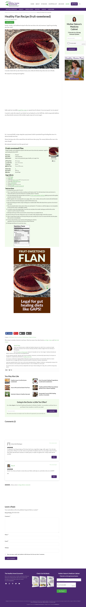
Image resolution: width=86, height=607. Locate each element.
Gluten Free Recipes (18, 337)
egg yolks (10, 178)
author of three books (22, 352)
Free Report (72, 49)
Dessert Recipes (26, 12)
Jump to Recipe (9, 22)
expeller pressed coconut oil (17, 186)
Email (6, 541)
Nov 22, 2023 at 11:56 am (53, 442)
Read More (11, 580)
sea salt (12, 184)
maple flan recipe (22, 110)
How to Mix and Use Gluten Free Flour (20, 387)
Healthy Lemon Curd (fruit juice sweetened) (18, 381)
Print (54, 160)
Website (7, 547)
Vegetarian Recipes (32, 337)
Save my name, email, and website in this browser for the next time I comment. (25, 554)
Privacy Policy (40, 602)
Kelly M (13, 465)
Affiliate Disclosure (45, 602)
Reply (54, 457)
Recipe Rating (8, 512)
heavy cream (15, 180)
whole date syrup (16, 181)
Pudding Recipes (33, 12)
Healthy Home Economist (10, 12)
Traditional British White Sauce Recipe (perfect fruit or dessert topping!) (48, 387)
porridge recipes (48, 340)
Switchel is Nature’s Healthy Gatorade (20, 394)
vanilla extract (13, 183)
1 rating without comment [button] (24, 485)
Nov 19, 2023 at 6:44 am (53, 464)
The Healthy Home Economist (39, 604)
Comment (7, 516)
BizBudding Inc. (56, 604)
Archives (17, 12)
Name (6, 534)
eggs (12, 176)
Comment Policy (52, 602)
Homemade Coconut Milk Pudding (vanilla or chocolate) (47, 394)
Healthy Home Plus (28, 356)
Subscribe (52, 411)
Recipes (20, 12)
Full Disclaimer (35, 602)
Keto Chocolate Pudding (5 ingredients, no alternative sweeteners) (48, 381)
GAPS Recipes (11, 337)
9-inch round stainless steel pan (37, 195)
